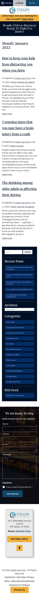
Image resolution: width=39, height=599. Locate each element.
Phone (5, 434)
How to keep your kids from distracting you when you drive (18, 64)
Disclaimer (7, 483)
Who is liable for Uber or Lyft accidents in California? (19, 283)
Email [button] (20, 3)
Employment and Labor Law (15, 327)
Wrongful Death (11, 376)
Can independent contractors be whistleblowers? (16, 296)
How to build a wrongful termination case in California (19, 268)
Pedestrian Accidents (12, 354)
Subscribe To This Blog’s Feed (15, 395)
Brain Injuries (17, 146)
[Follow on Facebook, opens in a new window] (19, 548)
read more (7, 114)
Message (6, 454)
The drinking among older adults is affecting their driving (19, 189)
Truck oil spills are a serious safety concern (19, 289)
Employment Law (12, 338)
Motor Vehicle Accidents (23, 82)
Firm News (9, 344)
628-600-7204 (23, 531)
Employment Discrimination (15, 333)
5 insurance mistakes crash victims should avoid (19, 275)
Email (5, 444)
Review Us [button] (19, 590)
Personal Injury (11, 360)
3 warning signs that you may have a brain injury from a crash (18, 128)
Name (5, 424)
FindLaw (26, 585)
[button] (6, 3)
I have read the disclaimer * (19, 487)
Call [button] (33, 3)
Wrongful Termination (13, 382)
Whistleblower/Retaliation (14, 371)
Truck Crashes (10, 365)
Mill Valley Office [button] (19, 539)
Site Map (21, 577)
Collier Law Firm (22, 78)
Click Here (27, 19)
